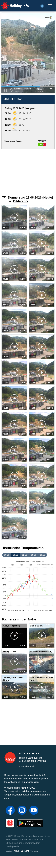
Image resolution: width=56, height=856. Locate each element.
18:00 (42, 555)
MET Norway (31, 851)
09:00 (15, 555)
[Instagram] (22, 810)
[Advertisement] (28, 170)
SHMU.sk (18, 851)
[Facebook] (10, 810)
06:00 (6, 555)
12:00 (24, 555)
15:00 (33, 555)
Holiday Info (12, 3)
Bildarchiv (20, 201)
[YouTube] (33, 810)
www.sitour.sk (26, 766)
